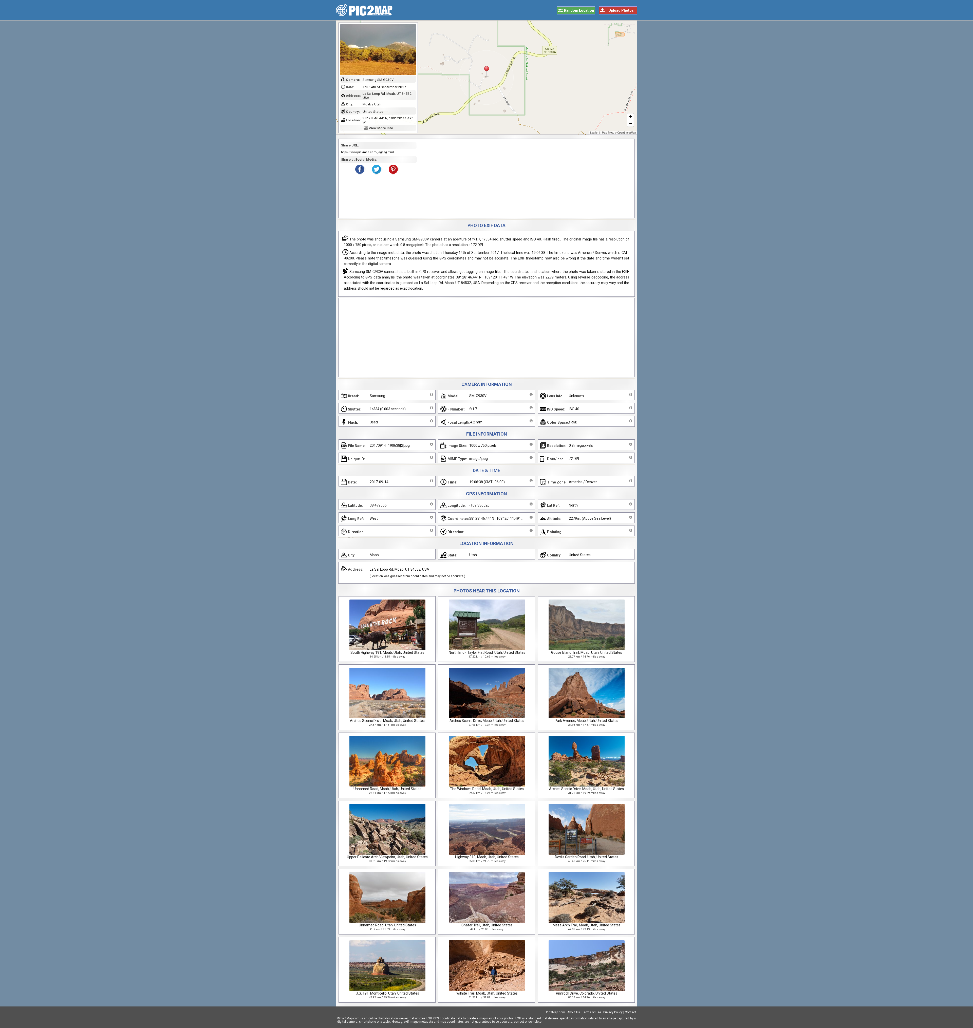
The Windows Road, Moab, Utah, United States (487, 789)
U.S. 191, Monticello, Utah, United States (387, 993)
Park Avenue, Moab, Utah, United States (586, 721)
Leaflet (594, 132)
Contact (630, 1012)
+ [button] (630, 116)
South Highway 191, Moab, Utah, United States (387, 652)
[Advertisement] (524, 178)
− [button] (630, 123)
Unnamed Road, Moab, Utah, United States (387, 789)
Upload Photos (621, 10)
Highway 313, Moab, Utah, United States (487, 857)
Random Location (579, 10)
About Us (573, 1012)
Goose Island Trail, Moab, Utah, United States (586, 652)
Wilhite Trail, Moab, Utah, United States (487, 993)
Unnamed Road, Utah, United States (387, 925)
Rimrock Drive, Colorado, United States (586, 993)
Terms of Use (591, 1012)
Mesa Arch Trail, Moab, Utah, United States (587, 925)
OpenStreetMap (626, 132)
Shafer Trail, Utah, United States (487, 925)
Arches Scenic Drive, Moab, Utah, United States (387, 721)
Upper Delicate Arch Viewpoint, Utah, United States (387, 857)
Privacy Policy (613, 1012)
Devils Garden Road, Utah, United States (586, 857)
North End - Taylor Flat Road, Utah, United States (487, 652)
